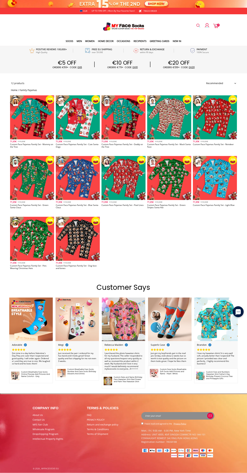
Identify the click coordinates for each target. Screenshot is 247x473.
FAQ (89, 415)
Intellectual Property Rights (48, 438)
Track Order (150, 11)
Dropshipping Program (45, 434)
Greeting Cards (159, 41)
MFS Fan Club (40, 424)
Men (79, 41)
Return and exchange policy (102, 424)
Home (14, 90)
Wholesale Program (43, 429)
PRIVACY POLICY (96, 419)
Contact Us (39, 419)
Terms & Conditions (98, 429)
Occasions (123, 41)
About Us (38, 415)
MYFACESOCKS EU (50, 468)
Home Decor (106, 41)
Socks (69, 41)
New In (177, 41)
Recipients (140, 41)
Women (90, 41)
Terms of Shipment (97, 434)
